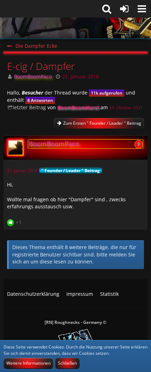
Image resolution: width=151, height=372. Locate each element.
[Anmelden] (124, 9)
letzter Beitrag (29, 107)
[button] (142, 9)
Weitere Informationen (28, 363)
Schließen (67, 363)
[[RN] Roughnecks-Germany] (75, 28)
